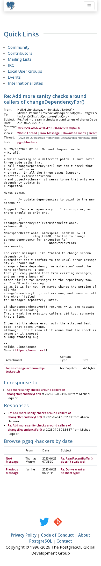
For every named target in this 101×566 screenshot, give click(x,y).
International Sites (25, 83)
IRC (11, 65)
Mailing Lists (20, 59)
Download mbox (74, 133)
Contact (64, 541)
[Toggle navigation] (89, 5)
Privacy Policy (24, 535)
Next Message (12, 460)
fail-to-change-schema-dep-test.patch (25, 369)
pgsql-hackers (27, 142)
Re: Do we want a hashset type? (73, 471)
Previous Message (12, 471)
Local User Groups (25, 71)
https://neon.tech (30, 350)
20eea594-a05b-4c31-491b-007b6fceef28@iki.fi (48, 128)
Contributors (20, 53)
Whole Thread (27, 133)
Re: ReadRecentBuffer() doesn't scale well (77, 460)
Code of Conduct (57, 535)
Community (19, 47)
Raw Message (50, 133)
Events (14, 77)
